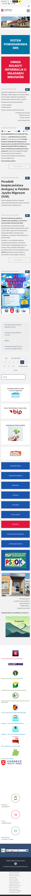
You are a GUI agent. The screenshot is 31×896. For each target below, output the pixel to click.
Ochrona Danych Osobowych (15, 534)
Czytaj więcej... (18, 166)
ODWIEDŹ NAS (5, 837)
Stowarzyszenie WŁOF (7, 758)
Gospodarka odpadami (15, 475)
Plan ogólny (15, 505)
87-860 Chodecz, (25, 606)
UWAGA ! (7, 340)
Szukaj (29, 6)
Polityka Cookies (20, 861)
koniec (15, 370)
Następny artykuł (23, 366)
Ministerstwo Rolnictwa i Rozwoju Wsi (12, 678)
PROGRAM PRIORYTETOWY (15, 389)
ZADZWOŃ (4, 805)
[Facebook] (15, 864)
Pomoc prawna (15, 514)
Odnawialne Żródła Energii (15, 425)
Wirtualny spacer (25, 599)
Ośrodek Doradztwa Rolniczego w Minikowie (13, 690)
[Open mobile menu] (28, 10)
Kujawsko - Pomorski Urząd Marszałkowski (13, 734)
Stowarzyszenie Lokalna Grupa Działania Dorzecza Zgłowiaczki (15, 701)
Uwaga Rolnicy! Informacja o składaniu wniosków (15, 69)
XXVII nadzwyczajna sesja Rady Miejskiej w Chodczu (13, 326)
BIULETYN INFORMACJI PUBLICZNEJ (15, 408)
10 (13, 366)
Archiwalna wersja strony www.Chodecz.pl (15, 866)
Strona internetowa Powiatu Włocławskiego (13, 712)
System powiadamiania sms (15, 44)
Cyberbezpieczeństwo (15, 544)
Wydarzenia (15, 485)
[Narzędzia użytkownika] (27, 89)
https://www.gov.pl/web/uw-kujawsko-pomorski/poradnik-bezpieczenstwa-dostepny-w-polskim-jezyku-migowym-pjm (15, 202)
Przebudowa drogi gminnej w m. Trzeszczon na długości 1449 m (14, 347)
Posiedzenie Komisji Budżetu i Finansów (13, 334)
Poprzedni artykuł (16, 358)
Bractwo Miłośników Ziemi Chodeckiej (11, 658)
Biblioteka (15, 524)
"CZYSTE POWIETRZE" (15, 391)
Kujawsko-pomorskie (23, 608)
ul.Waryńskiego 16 (24, 603)
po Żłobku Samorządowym (22, 601)
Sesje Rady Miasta (15, 466)
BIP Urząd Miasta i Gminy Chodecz (10, 746)
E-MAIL (3, 821)
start (6, 358)
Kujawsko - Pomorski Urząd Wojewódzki (12, 723)
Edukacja (15, 495)
